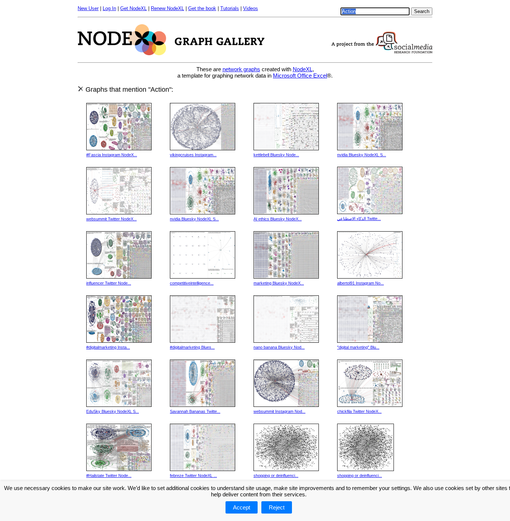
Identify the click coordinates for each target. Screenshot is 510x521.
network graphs (241, 69)
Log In (109, 8)
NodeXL (302, 69)
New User (88, 8)
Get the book (202, 8)
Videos (250, 8)
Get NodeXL (133, 8)
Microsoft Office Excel (300, 75)
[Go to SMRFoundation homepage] (382, 51)
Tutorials (229, 8)
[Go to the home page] (171, 53)
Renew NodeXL (167, 8)
